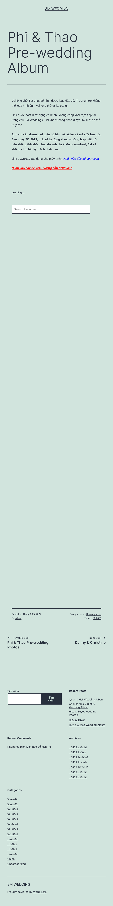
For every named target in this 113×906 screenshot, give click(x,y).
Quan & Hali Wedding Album (86, 699)
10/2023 (12, 838)
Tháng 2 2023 (78, 746)
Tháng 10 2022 (78, 766)
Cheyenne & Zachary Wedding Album (82, 705)
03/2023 (12, 808)
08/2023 (97, 618)
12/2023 (12, 853)
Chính (11, 858)
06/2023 (12, 818)
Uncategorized (93, 614)
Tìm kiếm (13, 691)
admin (18, 618)
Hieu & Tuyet (77, 719)
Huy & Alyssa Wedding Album (87, 724)
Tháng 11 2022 (78, 761)
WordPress (39, 891)
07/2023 (12, 823)
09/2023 (12, 833)
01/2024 (12, 803)
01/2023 (12, 798)
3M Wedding (56, 9)
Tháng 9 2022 (78, 771)
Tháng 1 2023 (77, 751)
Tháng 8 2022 (78, 776)
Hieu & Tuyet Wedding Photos (82, 713)
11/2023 (12, 843)
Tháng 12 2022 (78, 756)
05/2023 (12, 813)
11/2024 (12, 848)
